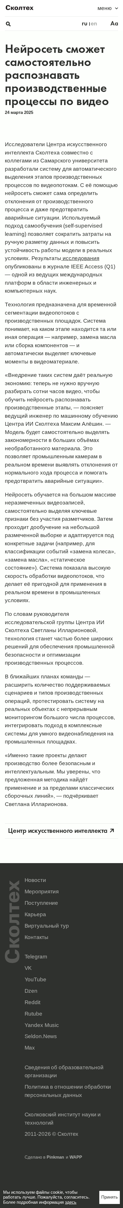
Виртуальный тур (47, 925)
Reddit (32, 1002)
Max (30, 1047)
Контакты (36, 937)
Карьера (35, 914)
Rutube (33, 1013)
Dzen (31, 991)
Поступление (41, 903)
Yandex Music (42, 1025)
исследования (80, 258)
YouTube (35, 979)
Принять (109, 1197)
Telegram (36, 956)
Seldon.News (41, 1036)
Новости (35, 880)
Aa (114, 23)
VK (28, 968)
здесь (70, 1202)
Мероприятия (42, 891)
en (94, 23)
